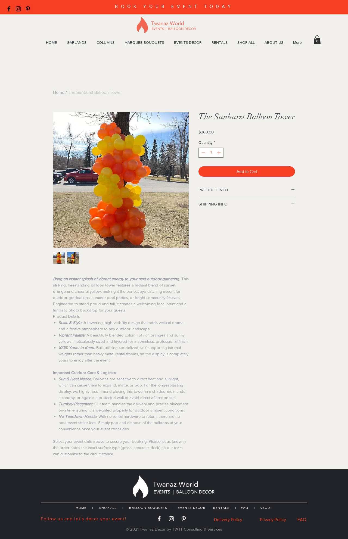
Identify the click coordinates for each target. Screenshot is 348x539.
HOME (81, 508)
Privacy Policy (273, 519)
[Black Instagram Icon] (18, 8)
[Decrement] (202, 152)
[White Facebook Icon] (159, 518)
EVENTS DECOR (192, 508)
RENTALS (221, 508)
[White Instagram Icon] (171, 518)
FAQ (244, 508)
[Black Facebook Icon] (8, 8)
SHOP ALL (108, 508)
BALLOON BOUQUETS (148, 508)
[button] (317, 39)
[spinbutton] (211, 152)
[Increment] (219, 152)
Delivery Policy (228, 519)
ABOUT (266, 508)
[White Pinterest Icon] (183, 518)
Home (58, 92)
